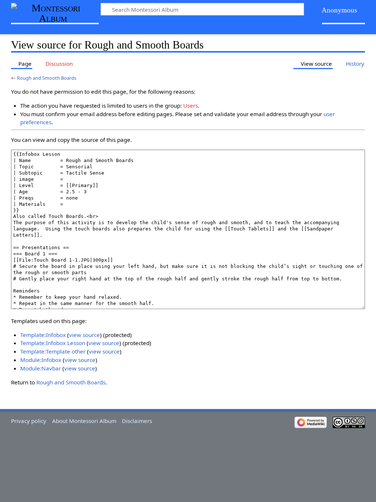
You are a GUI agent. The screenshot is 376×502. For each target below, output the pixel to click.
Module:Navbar (40, 368)
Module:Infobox (40, 359)
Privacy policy (28, 420)
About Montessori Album (84, 420)
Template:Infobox (43, 334)
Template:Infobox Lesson (52, 343)
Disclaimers (137, 420)
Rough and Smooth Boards (46, 78)
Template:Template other (53, 351)
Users (190, 105)
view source (84, 334)
